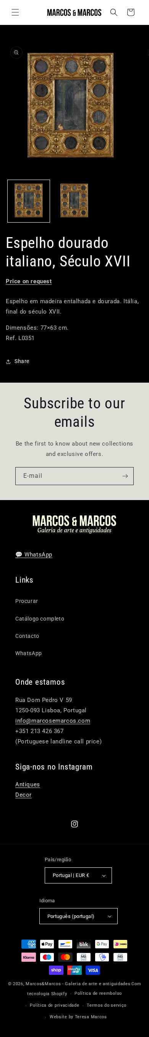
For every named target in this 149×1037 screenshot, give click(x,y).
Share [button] (22, 361)
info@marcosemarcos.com (52, 720)
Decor (23, 794)
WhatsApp (28, 653)
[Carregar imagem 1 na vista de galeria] (29, 201)
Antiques (27, 784)
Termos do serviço (106, 1005)
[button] (15, 12)
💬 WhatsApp (33, 554)
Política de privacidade (54, 1005)
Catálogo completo (39, 619)
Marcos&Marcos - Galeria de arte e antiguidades (78, 983)
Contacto (27, 636)
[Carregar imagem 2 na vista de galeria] (74, 201)
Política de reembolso (98, 993)
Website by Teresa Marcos (78, 1016)
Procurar (26, 601)
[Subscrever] (125, 476)
